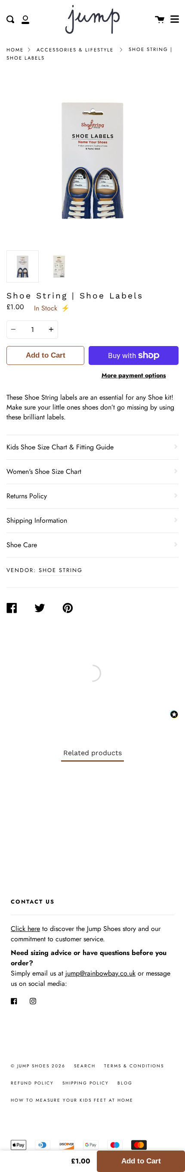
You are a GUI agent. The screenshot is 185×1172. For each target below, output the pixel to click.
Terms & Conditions (134, 1066)
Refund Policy (32, 1083)
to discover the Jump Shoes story (73, 929)
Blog (125, 1083)
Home (15, 49)
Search (85, 1066)
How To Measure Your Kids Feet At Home (72, 1100)
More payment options (134, 375)
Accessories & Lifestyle (75, 49)
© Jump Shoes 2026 (38, 1066)
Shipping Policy (85, 1083)
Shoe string (61, 570)
